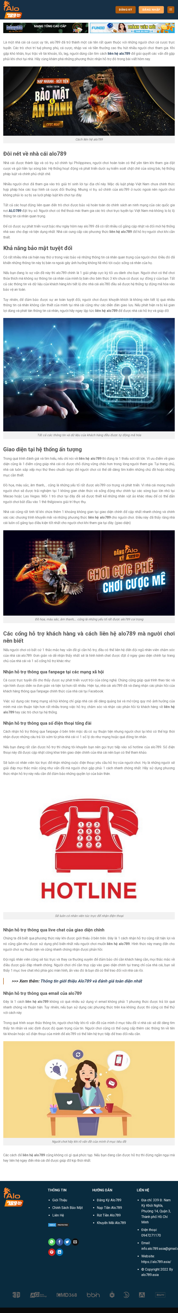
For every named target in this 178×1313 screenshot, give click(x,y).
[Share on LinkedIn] (59, 1252)
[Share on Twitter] (67, 1242)
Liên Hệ (58, 1215)
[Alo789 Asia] (25, 9)
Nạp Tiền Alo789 (109, 1208)
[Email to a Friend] (75, 1242)
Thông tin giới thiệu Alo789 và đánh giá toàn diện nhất (91, 981)
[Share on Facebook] (59, 1242)
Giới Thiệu (59, 1200)
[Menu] (171, 9)
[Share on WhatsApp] (51, 1242)
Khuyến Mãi (111, 1223)
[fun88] (132, 28)
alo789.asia (150, 1275)
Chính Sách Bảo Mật (67, 1208)
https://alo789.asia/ (156, 1262)
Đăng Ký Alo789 (109, 1200)
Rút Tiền (109, 1215)
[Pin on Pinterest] (51, 1252)
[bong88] (45, 28)
